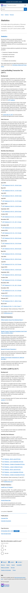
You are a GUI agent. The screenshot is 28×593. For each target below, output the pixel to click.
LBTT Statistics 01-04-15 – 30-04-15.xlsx (11, 185)
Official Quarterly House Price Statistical (12, 320)
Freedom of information (6, 570)
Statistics (7, 14)
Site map (13, 567)
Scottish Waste (5, 500)
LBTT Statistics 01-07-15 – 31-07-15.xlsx (11, 201)
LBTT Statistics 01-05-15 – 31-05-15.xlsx (11, 190)
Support (13, 565)
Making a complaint (5, 567)
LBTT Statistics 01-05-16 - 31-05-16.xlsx (11, 254)
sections (3, 400)
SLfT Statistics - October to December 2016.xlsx (13, 474)
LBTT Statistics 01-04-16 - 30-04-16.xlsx (11, 248)
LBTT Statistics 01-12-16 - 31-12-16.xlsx (11, 290)
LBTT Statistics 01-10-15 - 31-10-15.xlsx (11, 216)
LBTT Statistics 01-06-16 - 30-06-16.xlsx (11, 259)
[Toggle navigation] (25, 5)
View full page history (6, 533)
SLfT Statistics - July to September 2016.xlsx (12, 472)
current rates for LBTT (8, 114)
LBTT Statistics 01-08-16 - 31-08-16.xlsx (11, 269)
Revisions (12, 14)
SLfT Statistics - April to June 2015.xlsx (11, 459)
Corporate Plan (4, 518)
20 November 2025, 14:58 (7, 531)
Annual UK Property (8, 349)
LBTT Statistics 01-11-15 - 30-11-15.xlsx (11, 222)
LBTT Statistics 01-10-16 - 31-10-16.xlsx (11, 280)
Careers (8, 565)
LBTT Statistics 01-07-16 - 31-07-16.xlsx (11, 264)
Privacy (14, 570)
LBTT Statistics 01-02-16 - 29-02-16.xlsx (11, 238)
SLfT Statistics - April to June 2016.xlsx (11, 469)
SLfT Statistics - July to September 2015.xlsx (12, 461)
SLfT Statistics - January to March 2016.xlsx (12, 467)
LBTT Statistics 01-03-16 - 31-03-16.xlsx (11, 243)
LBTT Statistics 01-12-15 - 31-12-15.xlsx (11, 227)
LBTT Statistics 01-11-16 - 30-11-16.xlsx (11, 285)
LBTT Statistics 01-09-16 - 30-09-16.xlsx (11, 274)
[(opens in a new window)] (2, 575)
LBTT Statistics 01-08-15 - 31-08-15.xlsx (11, 206)
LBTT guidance (11, 100)
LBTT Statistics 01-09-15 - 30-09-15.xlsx (11, 211)
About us (3, 565)
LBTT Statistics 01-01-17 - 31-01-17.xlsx (11, 295)
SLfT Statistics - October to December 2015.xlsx (13, 464)
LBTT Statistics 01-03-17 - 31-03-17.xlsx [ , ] (11, 306)
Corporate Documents (6, 521)
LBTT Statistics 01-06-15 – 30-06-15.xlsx (11, 195)
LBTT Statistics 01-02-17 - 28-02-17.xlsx (11, 301)
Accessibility (19, 565)
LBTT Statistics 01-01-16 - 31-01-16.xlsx (11, 233)
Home (2, 14)
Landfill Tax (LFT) (7, 487)
